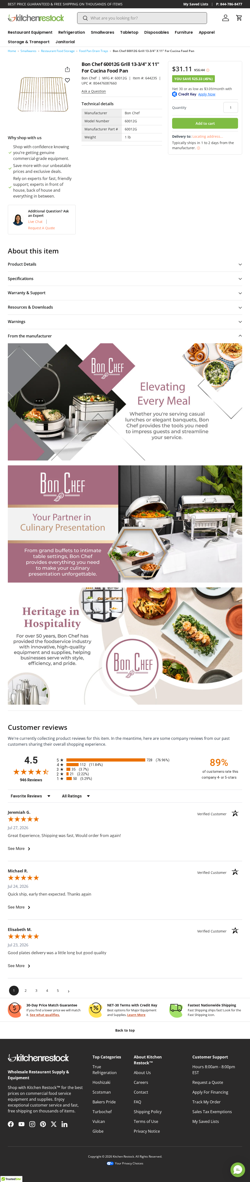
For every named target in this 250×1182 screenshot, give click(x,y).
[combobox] (142, 18)
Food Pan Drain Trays (93, 51)
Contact (141, 1092)
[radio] (125, 760)
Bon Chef (89, 78)
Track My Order (206, 1102)
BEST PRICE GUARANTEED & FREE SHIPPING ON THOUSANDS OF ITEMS (65, 4)
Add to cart (205, 123)
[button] (239, 17)
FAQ (137, 1102)
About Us (142, 1072)
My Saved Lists (195, 4)
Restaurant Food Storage (58, 51)
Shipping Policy (148, 1111)
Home (12, 51)
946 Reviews (37, 780)
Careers (141, 1082)
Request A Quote (41, 228)
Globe (98, 1131)
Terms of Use (146, 1121)
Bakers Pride (104, 1102)
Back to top (125, 1030)
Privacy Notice (147, 1131)
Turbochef (102, 1111)
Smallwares (28, 51)
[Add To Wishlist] (67, 80)
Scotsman (102, 1092)
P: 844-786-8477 (229, 4)
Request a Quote (207, 1082)
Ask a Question (94, 91)
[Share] (67, 69)
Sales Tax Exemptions (212, 1111)
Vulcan (99, 1121)
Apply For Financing (210, 1092)
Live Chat (35, 222)
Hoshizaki (101, 1082)
